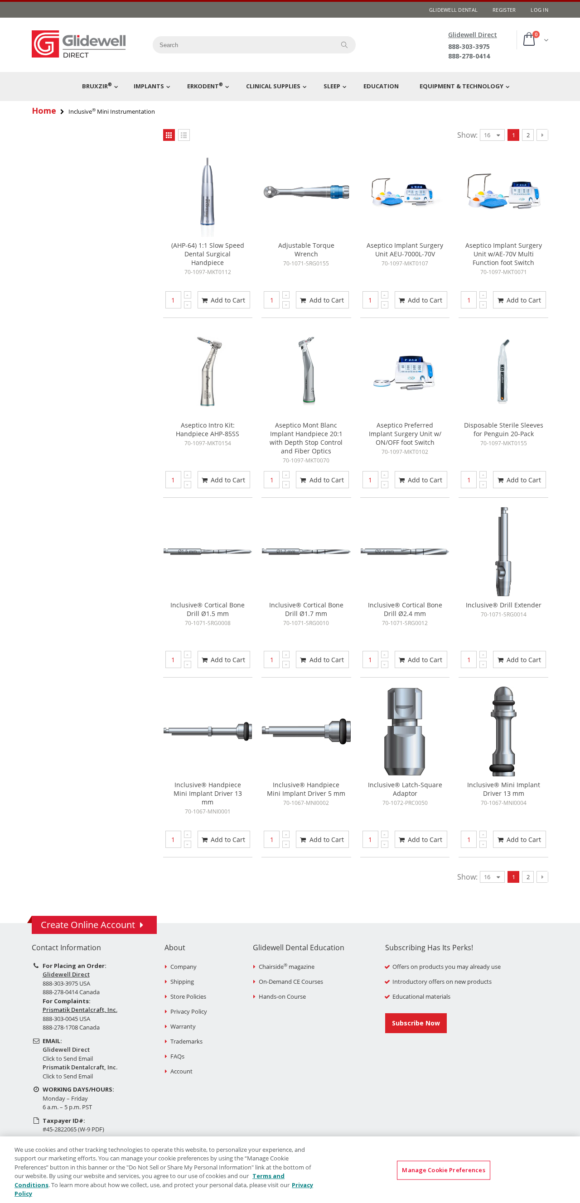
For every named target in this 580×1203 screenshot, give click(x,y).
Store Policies (188, 996)
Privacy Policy (188, 1011)
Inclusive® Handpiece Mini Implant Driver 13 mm (208, 793)
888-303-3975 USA (66, 983)
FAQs (177, 1056)
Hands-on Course (282, 996)
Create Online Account (88, 925)
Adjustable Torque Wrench (306, 249)
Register (504, 9)
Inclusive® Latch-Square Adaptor (405, 789)
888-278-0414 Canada (71, 992)
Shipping (182, 981)
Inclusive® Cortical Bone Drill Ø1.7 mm (306, 609)
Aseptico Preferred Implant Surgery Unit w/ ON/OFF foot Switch (405, 434)
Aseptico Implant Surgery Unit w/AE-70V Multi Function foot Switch (503, 254)
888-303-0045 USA (66, 1019)
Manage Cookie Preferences (443, 1170)
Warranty (183, 1026)
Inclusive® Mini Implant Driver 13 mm (503, 789)
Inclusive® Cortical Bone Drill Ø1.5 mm (207, 609)
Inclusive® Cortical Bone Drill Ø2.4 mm (405, 609)
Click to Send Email (68, 1058)
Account (181, 1071)
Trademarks (186, 1041)
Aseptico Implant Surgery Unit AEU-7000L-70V (405, 249)
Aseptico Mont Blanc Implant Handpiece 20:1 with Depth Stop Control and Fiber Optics (306, 438)
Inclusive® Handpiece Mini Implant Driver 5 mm (306, 789)
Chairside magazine (286, 966)
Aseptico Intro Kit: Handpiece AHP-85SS (207, 429)
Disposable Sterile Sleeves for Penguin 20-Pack (503, 429)
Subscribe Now (416, 1023)
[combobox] (241, 44)
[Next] (542, 135)
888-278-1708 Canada (71, 1027)
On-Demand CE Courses (291, 981)
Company (183, 966)
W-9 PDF (91, 1129)
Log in (539, 9)
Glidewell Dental (453, 9)
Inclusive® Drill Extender (503, 605)
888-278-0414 (469, 56)
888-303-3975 (469, 46)
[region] (290, 1169)
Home (44, 110)
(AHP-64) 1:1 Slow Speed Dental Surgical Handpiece (207, 254)
